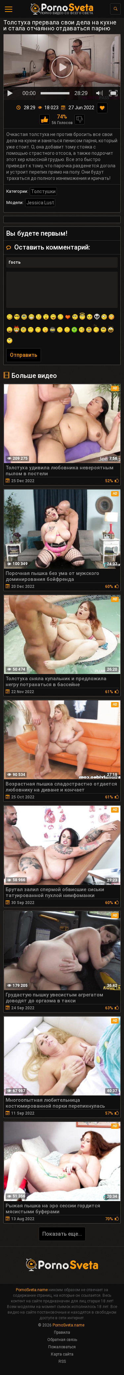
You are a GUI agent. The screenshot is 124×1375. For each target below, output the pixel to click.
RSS (62, 1361)
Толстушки (43, 191)
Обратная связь (62, 1339)
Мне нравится (44, 119)
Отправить (23, 355)
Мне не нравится (79, 119)
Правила (62, 1332)
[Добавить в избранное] (102, 108)
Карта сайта (62, 1354)
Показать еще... (62, 1234)
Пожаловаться (62, 1347)
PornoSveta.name (32, 1290)
